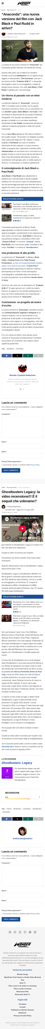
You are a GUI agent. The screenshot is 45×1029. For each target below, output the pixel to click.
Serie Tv (23, 983)
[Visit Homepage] (24, 3)
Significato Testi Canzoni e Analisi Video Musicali (22, 977)
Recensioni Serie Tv (22, 994)
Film (19, 10)
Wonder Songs (22, 974)
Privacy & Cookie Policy (22, 1016)
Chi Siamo (22, 1004)
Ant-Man (10, 247)
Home (3, 10)
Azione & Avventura (24, 487)
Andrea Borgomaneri (14, 506)
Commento (6, 414)
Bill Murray (17, 809)
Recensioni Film (12, 487)
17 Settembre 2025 (21, 211)
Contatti (23, 1007)
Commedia (26, 809)
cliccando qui (7, 746)
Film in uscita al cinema (22, 989)
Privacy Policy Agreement (12, 461)
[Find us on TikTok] (35, 932)
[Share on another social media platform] (38, 355)
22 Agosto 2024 (34, 34)
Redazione (22, 1013)
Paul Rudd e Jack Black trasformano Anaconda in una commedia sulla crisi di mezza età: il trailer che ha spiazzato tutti (27, 206)
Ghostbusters (32, 247)
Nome (4, 442)
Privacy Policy (35, 465)
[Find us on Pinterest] (10, 932)
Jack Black (10, 349)
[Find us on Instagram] (15, 932)
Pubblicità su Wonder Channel (22, 1010)
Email (4, 452)
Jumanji (29, 242)
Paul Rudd (19, 349)
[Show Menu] (3, 3)
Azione (9, 809)
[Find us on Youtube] (30, 932)
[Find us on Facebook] (25, 932)
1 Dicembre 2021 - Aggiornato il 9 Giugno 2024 (19, 510)
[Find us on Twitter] (20, 932)
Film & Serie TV (11, 10)
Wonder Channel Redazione (16, 34)
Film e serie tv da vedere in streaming (22, 986)
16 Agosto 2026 (19, 625)
